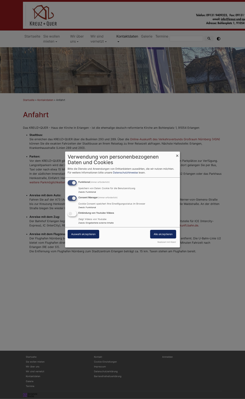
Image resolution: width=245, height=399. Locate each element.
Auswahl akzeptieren (83, 234)
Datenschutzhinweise (125, 172)
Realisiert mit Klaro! (166, 242)
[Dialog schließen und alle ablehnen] (177, 154)
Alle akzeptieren (163, 234)
